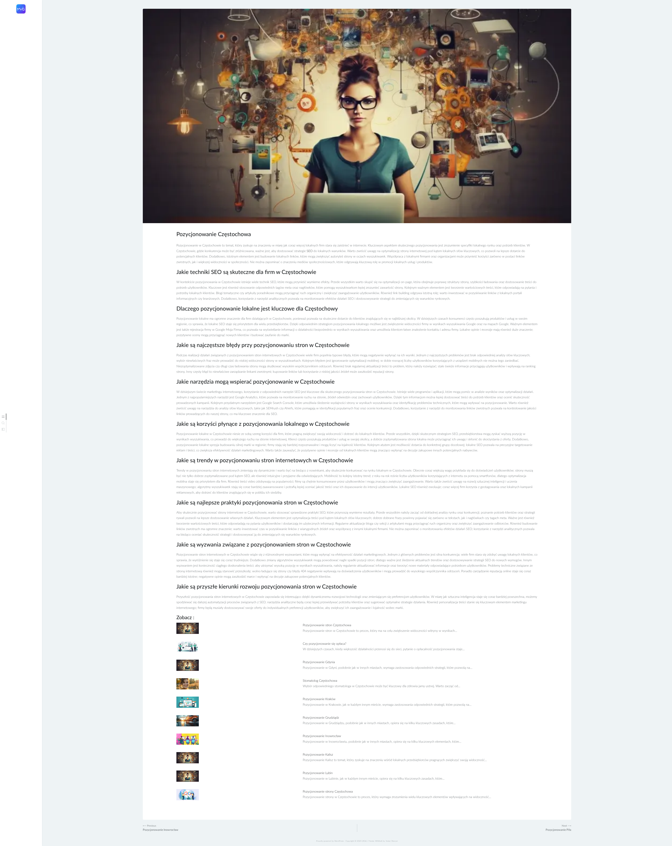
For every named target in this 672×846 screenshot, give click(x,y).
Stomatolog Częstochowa (320, 680)
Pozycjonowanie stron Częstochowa (327, 625)
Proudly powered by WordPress (330, 841)
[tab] (3, 417)
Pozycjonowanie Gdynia (319, 662)
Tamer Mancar (392, 841)
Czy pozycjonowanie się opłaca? (324, 643)
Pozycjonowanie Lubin (318, 773)
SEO (310, 251)
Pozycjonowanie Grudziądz (321, 717)
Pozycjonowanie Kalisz (318, 754)
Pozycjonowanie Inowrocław (322, 736)
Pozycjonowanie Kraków (319, 699)
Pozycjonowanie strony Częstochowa (328, 791)
